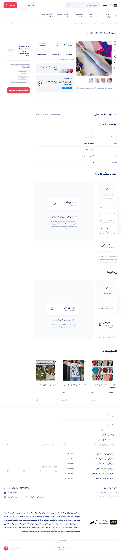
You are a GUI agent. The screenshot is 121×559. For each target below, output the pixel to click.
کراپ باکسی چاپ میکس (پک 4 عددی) (105, 386)
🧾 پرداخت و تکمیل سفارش (47, 15)
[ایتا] (8, 471)
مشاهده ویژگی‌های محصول (67, 60)
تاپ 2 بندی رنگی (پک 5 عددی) (105, 454)
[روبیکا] (24, 471)
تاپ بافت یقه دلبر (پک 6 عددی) (105, 464)
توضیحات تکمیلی (55, 114)
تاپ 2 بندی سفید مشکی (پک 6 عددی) (103, 459)
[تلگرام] (56, 471)
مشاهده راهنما (67, 88)
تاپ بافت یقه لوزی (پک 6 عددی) (105, 469)
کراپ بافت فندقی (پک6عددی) (105, 478)
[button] (112, 445)
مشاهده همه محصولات (79, 15)
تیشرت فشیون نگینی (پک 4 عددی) (74, 385)
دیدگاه (6, 23)
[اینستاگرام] (40, 471)
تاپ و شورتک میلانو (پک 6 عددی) (45, 385)
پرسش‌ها (38, 114)
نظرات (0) (45, 114)
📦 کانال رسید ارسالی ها (62, 15)
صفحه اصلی (90, 15)
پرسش (13, 23)
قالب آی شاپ (12, 549)
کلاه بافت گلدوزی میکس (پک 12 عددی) (103, 473)
